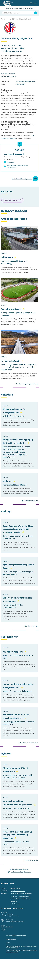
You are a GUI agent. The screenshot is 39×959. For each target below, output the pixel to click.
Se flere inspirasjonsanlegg (27, 384)
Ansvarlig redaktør (11, 939)
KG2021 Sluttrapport (11, 200)
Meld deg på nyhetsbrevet (20, 869)
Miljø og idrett (20, 84)
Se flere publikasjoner (29, 743)
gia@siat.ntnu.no (15, 888)
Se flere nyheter (31, 860)
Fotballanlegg (20, 81)
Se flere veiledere (31, 501)
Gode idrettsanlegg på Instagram (21, 872)
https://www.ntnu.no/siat (18, 891)
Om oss (8, 942)
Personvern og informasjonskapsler (16, 935)
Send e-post (10, 162)
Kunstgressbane (30, 81)
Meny (34, 3)
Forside (3, 19)
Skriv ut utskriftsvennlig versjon (22, 179)
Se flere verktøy (31, 626)
